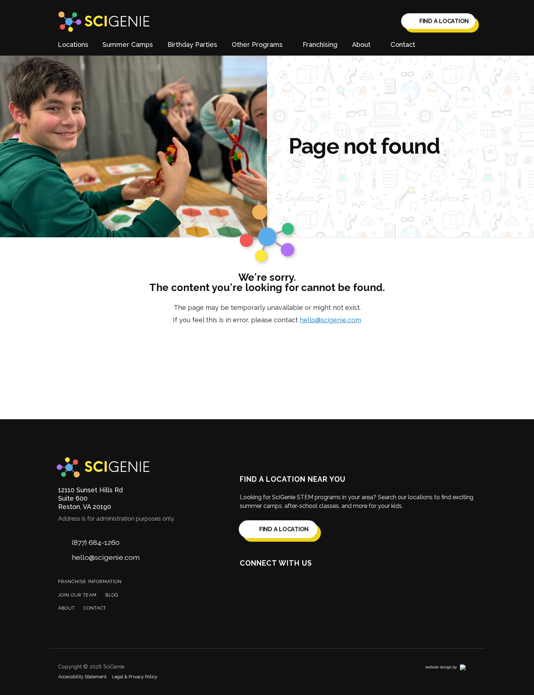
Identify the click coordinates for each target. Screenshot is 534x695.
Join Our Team (77, 595)
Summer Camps (127, 44)
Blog (111, 595)
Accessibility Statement (82, 676)
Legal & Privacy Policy (134, 676)
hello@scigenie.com (330, 320)
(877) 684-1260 (96, 542)
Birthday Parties (192, 44)
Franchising (320, 44)
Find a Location (443, 22)
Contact (403, 44)
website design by (449, 668)
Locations (73, 44)
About (66, 608)
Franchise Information (90, 581)
